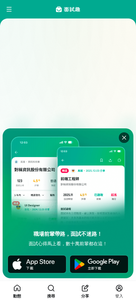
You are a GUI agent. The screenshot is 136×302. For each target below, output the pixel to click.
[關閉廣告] (124, 137)
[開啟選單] (9, 9)
